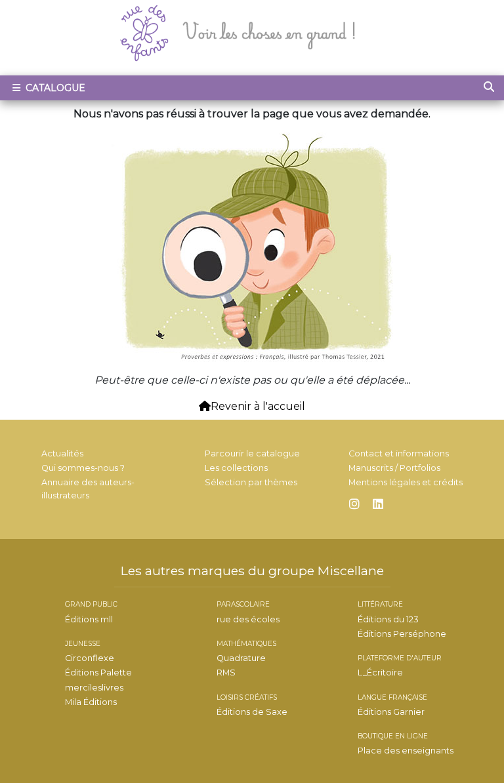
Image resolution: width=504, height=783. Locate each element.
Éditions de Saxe (252, 712)
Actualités (62, 453)
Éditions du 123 (388, 619)
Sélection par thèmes (251, 482)
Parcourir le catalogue (252, 453)
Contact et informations (398, 453)
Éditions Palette (98, 672)
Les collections (236, 468)
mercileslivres (94, 688)
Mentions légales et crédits (405, 482)
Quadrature (241, 658)
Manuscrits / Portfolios (394, 468)
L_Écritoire (380, 672)
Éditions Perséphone (402, 634)
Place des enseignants (405, 750)
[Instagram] (354, 504)
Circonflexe (89, 658)
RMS (226, 672)
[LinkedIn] (378, 504)
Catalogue (54, 88)
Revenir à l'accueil (258, 406)
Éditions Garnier (391, 712)
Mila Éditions (91, 702)
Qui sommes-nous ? (83, 468)
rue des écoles (248, 619)
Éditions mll (89, 619)
